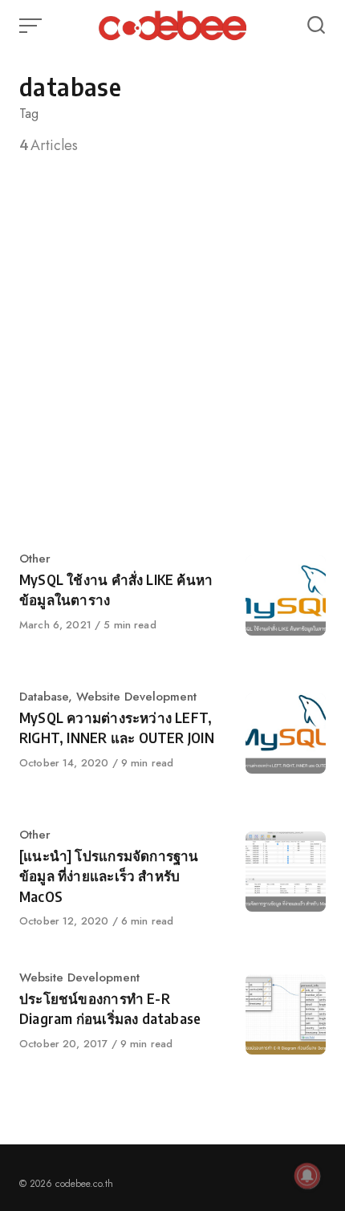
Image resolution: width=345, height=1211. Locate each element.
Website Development (136, 696)
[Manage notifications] (307, 1176)
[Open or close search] (316, 26)
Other (35, 558)
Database (43, 696)
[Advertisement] (172, 337)
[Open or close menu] (32, 25)
